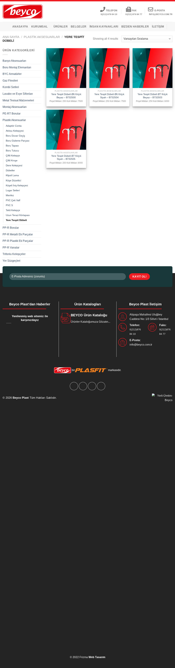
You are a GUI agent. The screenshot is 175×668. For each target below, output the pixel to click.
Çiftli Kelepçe (13, 155)
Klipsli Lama (12, 175)
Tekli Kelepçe (13, 210)
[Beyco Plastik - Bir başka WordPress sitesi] (23, 11)
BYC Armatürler (12, 73)
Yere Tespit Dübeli (16, 220)
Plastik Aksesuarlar (42, 37)
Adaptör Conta (14, 125)
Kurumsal (39, 26)
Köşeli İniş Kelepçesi (17, 185)
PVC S (9, 205)
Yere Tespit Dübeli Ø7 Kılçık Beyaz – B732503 (152, 96)
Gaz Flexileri (10, 80)
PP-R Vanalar (11, 247)
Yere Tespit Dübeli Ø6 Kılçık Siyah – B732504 (109, 96)
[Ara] (171, 26)
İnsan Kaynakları (104, 26)
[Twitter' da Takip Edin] (83, 386)
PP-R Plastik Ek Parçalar (18, 240)
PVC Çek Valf (13, 200)
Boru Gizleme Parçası (17, 140)
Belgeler (78, 26)
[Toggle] (39, 61)
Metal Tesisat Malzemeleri (18, 100)
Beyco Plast (21, 397)
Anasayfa (20, 26)
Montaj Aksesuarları (14, 106)
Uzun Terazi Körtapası (18, 215)
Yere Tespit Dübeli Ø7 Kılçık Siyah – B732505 (66, 157)
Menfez (10, 195)
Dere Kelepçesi (14, 165)
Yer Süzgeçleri (11, 260)
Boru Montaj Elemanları (17, 67)
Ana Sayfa (11, 37)
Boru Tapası (12, 145)
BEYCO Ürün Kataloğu (89, 315)
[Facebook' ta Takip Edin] (74, 386)
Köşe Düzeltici (13, 180)
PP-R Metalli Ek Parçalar (18, 234)
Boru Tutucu (12, 150)
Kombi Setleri (11, 87)
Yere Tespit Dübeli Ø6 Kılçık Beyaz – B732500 (66, 96)
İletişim (158, 26)
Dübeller (10, 170)
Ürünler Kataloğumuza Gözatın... (90, 321)
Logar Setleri (13, 190)
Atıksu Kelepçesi (15, 130)
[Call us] (101, 386)
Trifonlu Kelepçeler (14, 254)
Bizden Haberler (135, 26)
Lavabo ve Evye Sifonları (18, 93)
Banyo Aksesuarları (14, 60)
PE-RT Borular (12, 113)
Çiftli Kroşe (11, 160)
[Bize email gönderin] (92, 386)
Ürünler (60, 26)
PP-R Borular (11, 227)
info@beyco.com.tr (141, 344)
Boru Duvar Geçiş (15, 135)
